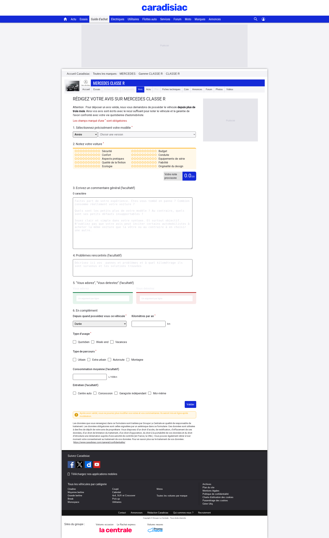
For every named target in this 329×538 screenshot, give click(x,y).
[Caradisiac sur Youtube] (96, 465)
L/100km (112, 377)
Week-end (102, 342)
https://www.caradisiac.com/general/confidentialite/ (99, 442)
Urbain (82, 359)
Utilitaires (133, 19)
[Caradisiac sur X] (80, 465)
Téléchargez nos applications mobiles (94, 474)
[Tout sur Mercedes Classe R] (72, 90)
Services (165, 19)
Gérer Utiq (208, 503)
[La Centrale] (115, 533)
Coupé (115, 489)
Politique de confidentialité (216, 494)
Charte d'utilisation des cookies (218, 497)
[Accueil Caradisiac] (65, 19)
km (168, 324)
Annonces (215, 19)
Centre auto (85, 393)
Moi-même (159, 393)
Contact (122, 512)
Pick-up (116, 498)
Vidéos (229, 89)
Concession (105, 393)
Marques (200, 19)
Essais (84, 19)
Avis (140, 89)
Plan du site (208, 487)
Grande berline (75, 495)
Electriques (117, 19)
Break (71, 498)
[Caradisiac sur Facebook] (71, 465)
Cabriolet (116, 492)
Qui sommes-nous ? (183, 512)
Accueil (86, 89)
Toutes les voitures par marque (172, 495)
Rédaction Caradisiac (157, 512)
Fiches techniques (171, 89)
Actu (73, 19)
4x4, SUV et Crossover (123, 495)
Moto (188, 19)
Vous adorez (81, 288)
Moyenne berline (76, 492)
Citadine (72, 489)
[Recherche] (256, 19)
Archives (207, 484)
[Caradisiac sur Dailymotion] (89, 465)
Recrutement (204, 512)
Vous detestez (145, 288)
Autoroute (119, 359)
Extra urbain (99, 359)
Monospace (73, 502)
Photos (219, 89)
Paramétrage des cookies (215, 500)
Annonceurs (137, 512)
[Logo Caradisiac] (164, 14)
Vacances (121, 342)
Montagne (137, 359)
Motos (160, 489)
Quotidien (83, 342)
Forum (177, 19)
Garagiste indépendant (132, 393)
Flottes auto (149, 19)
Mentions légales (211, 490)
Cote (186, 89)
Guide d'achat (99, 19)
